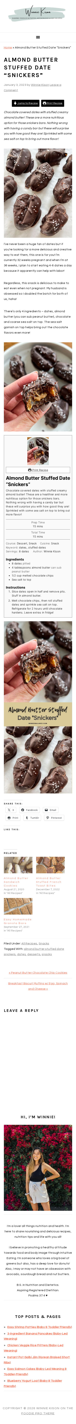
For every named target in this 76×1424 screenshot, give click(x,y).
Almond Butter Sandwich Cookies (16, 882)
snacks (47, 954)
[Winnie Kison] (38, 28)
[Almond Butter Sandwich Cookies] (18, 865)
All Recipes (29, 943)
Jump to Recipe (27, 103)
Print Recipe (54, 103)
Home (8, 47)
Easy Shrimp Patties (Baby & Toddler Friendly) (39, 1327)
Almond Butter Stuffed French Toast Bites (49, 882)
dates (21, 954)
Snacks (44, 943)
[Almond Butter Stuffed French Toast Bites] (50, 865)
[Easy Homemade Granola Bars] (18, 906)
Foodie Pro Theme (38, 1413)
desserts (33, 954)
